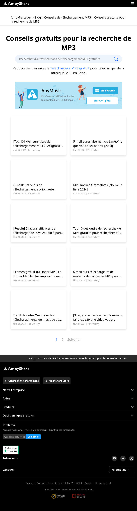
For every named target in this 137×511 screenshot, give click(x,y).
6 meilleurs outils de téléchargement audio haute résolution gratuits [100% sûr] (34, 187)
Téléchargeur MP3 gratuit (69, 68)
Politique (40, 483)
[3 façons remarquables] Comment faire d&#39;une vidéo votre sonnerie (97, 317)
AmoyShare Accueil (16, 369)
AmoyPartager (21, 17)
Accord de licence (56, 483)
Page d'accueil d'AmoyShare (16, 4)
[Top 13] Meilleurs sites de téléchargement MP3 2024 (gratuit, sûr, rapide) (38, 143)
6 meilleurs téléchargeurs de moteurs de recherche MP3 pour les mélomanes (96, 274)
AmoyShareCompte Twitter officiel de (131, 458)
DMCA (70, 483)
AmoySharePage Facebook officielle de (123, 458)
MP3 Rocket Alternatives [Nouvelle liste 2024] (97, 187)
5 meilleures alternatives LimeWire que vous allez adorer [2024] (97, 143)
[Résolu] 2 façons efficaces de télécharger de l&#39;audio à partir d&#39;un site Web (38, 230)
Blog (37, 17)
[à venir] (114, 458)
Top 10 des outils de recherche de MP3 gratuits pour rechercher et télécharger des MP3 (97, 230)
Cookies (88, 483)
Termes (29, 483)
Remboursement (103, 483)
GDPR (79, 483)
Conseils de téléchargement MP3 (67, 17)
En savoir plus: (102, 100)
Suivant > (74, 339)
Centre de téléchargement (23, 380)
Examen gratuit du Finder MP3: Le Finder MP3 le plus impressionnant (38, 274)
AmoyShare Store (59, 380)
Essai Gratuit (108, 90)
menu (132, 3)
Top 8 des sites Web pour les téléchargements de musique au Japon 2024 (36, 317)
